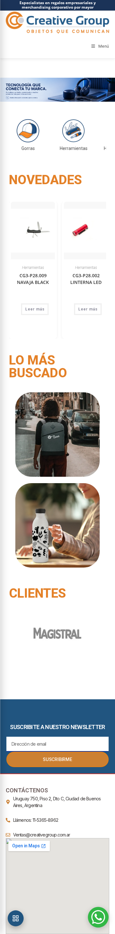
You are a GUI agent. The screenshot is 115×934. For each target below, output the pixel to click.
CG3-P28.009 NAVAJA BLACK (33, 278)
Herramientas (33, 267)
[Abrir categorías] (16, 918)
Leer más (35, 309)
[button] (57, 90)
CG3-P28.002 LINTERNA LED (86, 278)
